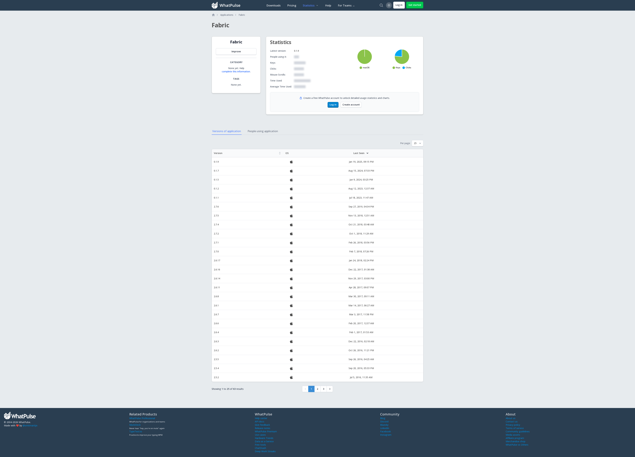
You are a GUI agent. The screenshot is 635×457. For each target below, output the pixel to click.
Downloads (273, 5)
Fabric (242, 14)
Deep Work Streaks (265, 451)
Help (328, 5)
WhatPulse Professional (142, 418)
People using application (263, 131)
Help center (261, 418)
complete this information (236, 71)
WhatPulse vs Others (517, 444)
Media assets (513, 434)
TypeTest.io (135, 431)
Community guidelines (518, 431)
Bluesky (384, 424)
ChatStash (260, 448)
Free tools (260, 444)
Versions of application (226, 131)
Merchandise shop (515, 441)
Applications (226, 14)
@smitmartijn (30, 425)
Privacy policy (513, 424)
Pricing (291, 5)
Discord (384, 421)
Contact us (512, 421)
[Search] (381, 5)
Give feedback (262, 424)
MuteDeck (135, 424)
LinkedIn (384, 428)
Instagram (385, 434)
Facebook (385, 431)
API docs (259, 421)
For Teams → (346, 5)
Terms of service (515, 428)
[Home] (213, 15)
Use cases (260, 434)
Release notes (262, 428)
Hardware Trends (264, 438)
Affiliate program (515, 438)
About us (510, 418)
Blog (382, 418)
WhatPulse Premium (266, 431)
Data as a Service (264, 441)
